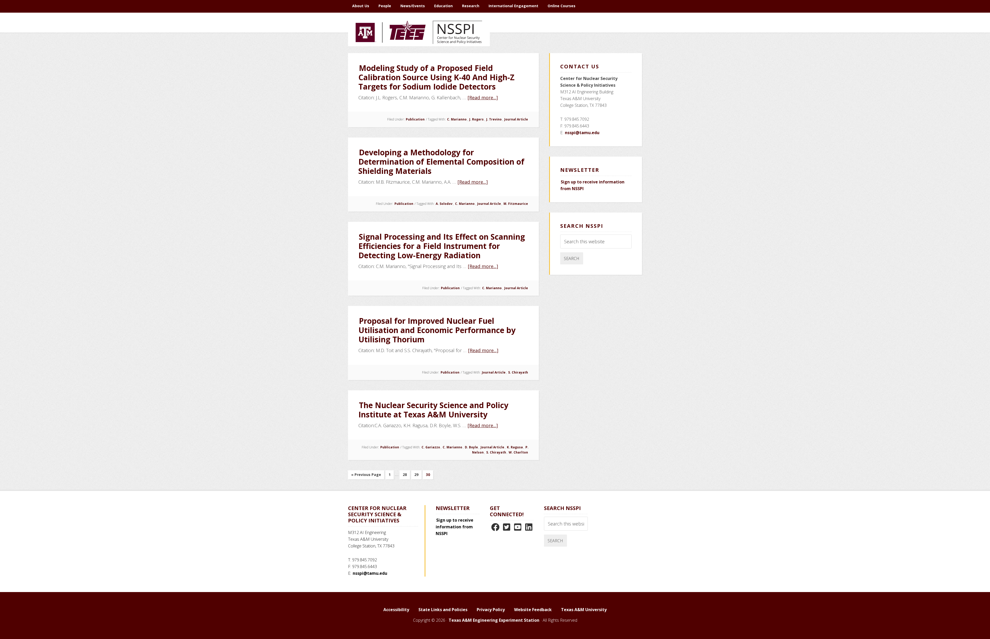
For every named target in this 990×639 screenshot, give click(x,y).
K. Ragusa (515, 447)
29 (418, 475)
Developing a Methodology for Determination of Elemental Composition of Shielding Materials (441, 161)
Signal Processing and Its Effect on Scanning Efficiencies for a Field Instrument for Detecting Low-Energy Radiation (441, 246)
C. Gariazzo (431, 447)
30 (429, 475)
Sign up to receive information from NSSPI (454, 526)
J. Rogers (476, 119)
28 (406, 475)
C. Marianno (457, 119)
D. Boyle (471, 447)
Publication (415, 119)
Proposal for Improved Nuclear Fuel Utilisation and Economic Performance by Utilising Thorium (437, 330)
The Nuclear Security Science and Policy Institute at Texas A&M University (433, 410)
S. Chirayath (518, 372)
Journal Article (516, 119)
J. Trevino (494, 119)
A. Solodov (444, 203)
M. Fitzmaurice (516, 203)
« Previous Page (366, 475)
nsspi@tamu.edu (582, 132)
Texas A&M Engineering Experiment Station (494, 620)
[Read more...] (483, 97)
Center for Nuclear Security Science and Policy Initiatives (418, 56)
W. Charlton (518, 452)
